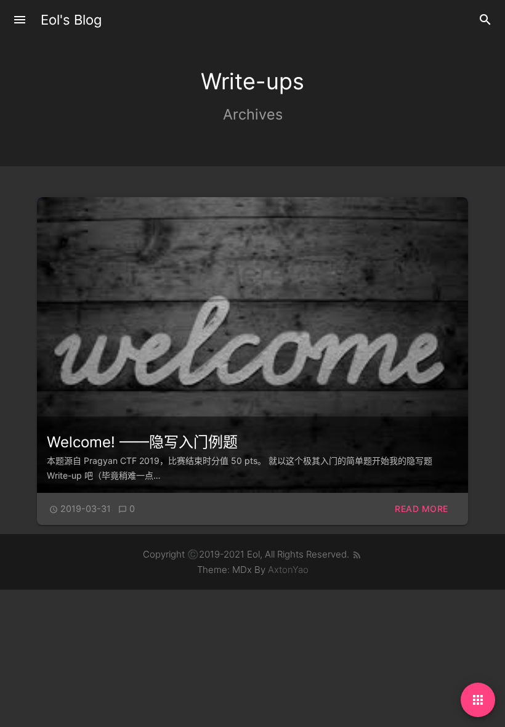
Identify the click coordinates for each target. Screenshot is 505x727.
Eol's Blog (71, 20)
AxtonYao (288, 569)
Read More (421, 508)
